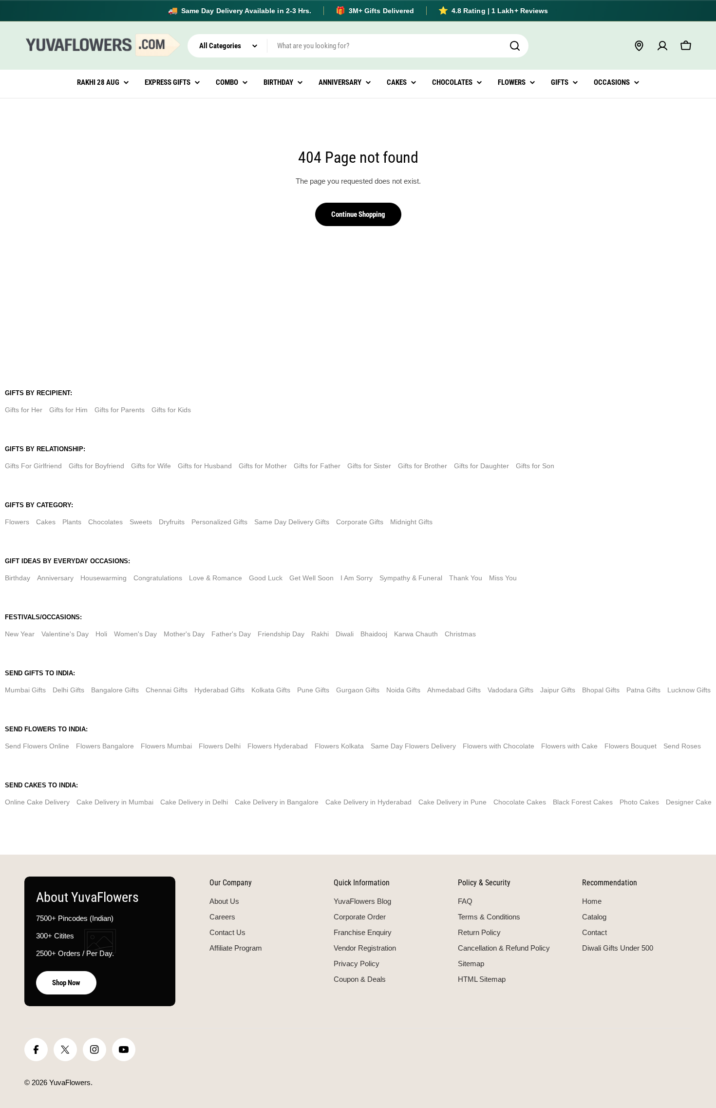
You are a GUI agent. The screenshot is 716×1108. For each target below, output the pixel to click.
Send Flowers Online (37, 746)
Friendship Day (281, 634)
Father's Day (231, 634)
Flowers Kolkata (339, 746)
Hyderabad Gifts (219, 690)
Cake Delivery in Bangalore (277, 802)
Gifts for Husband (205, 466)
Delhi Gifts (68, 690)
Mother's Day (184, 634)
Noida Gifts (403, 690)
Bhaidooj (373, 634)
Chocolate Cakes (519, 802)
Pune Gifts (313, 690)
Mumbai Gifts (25, 690)
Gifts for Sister (369, 466)
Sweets (141, 522)
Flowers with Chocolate (498, 746)
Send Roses (682, 746)
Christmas (460, 634)
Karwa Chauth (416, 634)
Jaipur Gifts (557, 690)
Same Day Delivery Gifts (291, 522)
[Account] (662, 46)
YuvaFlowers (70, 1082)
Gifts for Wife (151, 466)
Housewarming (103, 578)
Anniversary (55, 578)
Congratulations (157, 578)
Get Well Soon (311, 578)
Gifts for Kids (171, 410)
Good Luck (266, 578)
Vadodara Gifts (510, 690)
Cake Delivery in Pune (452, 802)
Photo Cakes (639, 802)
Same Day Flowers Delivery (413, 746)
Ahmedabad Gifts (454, 690)
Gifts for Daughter (481, 466)
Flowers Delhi (220, 746)
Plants (71, 522)
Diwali (345, 634)
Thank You (465, 578)
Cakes (46, 522)
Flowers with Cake (569, 746)
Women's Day (135, 634)
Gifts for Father (317, 466)
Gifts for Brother (422, 466)
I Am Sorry (356, 578)
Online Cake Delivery (37, 802)
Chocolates (105, 522)
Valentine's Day (65, 634)
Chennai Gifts (167, 690)
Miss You (503, 578)
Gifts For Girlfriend (33, 466)
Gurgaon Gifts (357, 690)
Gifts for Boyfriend (96, 466)
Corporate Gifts (359, 522)
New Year (20, 634)
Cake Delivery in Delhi (194, 802)
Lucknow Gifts (689, 690)
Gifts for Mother (263, 466)
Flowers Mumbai (166, 746)
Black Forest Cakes (583, 802)
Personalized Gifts (219, 522)
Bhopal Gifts (601, 690)
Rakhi (320, 634)
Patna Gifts (643, 690)
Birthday (17, 578)
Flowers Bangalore (105, 746)
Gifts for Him (68, 410)
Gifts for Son (535, 466)
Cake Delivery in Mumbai (114, 802)
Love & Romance (215, 578)
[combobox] (358, 45)
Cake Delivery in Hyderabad (368, 802)
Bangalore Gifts (115, 690)
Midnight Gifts (411, 522)
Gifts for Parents (119, 410)
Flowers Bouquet (630, 746)
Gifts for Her (23, 410)
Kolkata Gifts (270, 690)
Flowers (17, 522)
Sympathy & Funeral (410, 578)
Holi (101, 634)
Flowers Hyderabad (277, 746)
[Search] (515, 46)
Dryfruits (172, 522)
